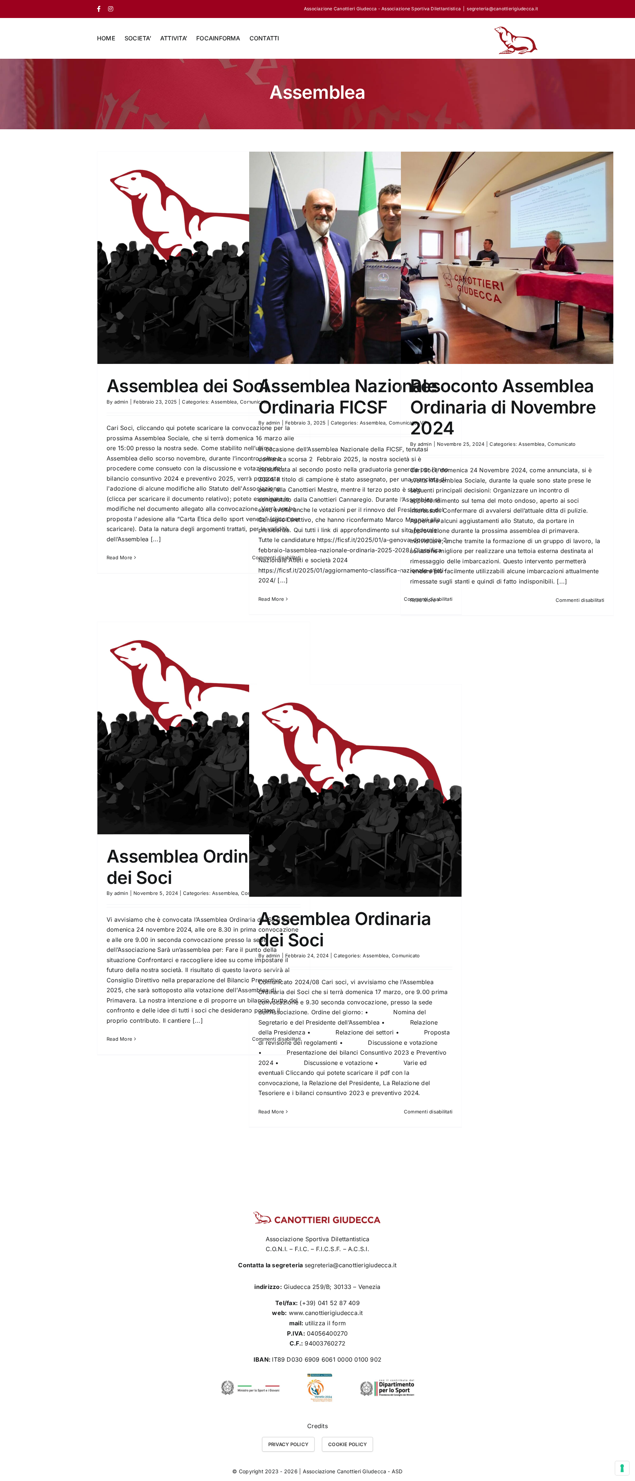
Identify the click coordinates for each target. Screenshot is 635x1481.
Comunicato (561, 444)
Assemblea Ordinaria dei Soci (193, 866)
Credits (317, 1426)
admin (121, 402)
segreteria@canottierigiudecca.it (502, 8)
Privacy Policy (288, 1444)
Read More (119, 557)
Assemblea (224, 402)
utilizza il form (325, 1323)
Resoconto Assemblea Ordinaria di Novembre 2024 (503, 407)
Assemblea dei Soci (187, 386)
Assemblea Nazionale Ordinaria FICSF (347, 396)
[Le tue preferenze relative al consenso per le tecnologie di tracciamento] (622, 1468)
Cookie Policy (347, 1444)
